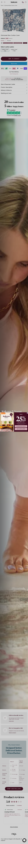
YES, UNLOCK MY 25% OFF (21, 426)
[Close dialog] (27, 413)
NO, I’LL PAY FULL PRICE (21, 429)
